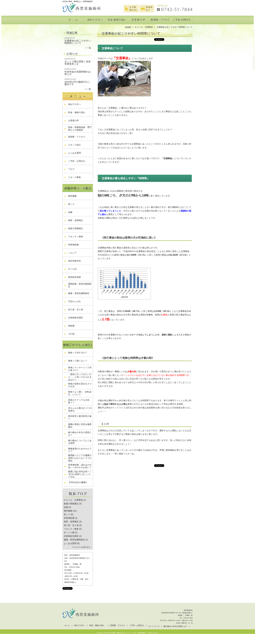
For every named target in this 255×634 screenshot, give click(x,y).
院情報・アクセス (160, 21)
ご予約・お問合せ (182, 21)
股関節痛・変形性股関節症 (80, 285)
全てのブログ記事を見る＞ (82, 547)
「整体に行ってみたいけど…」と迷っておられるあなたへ (80, 377)
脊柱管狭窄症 (74, 261)
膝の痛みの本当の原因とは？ (80, 433)
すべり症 (72, 269)
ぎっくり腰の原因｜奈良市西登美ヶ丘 (77, 62)
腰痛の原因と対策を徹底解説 (80, 425)
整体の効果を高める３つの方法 (80, 385)
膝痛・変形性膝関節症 (78, 293)
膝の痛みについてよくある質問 (80, 441)
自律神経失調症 (75, 318)
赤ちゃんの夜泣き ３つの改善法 (80, 409)
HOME (128, 27)
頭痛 (70, 212)
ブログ (71, 169)
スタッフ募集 (74, 177)
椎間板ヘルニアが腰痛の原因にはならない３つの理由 (80, 458)
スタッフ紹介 (75, 145)
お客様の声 (138, 21)
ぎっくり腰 (69, 532)
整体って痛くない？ (77, 361)
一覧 (89, 48)
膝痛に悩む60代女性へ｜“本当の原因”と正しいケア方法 (80, 474)
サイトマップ (153, 626)
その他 (72, 334)
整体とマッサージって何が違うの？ (80, 368)
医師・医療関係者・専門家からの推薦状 (80, 128)
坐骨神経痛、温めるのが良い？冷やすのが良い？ (80, 466)
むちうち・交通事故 (144, 27)
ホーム (73, 21)
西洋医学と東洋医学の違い (80, 417)
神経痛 (71, 326)
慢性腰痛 (72, 196)
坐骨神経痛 (73, 245)
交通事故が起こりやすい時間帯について (77, 41)
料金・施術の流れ (117, 21)
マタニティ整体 (75, 236)
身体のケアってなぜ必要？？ (78, 401)
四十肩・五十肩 (75, 309)
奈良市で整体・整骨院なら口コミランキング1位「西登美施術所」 (127, 632)
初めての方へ (95, 21)
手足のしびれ (74, 301)
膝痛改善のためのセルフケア (80, 449)
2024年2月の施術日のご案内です (77, 83)
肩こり (71, 204)
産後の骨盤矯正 (75, 228)
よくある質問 (75, 153)
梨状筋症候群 (74, 277)
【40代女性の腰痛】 (78, 482)
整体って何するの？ (77, 352)
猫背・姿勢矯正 (75, 220)
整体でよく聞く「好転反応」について (80, 393)
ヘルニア (72, 253)
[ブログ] (78, 496)
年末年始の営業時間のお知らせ (77, 73)
